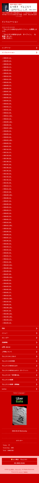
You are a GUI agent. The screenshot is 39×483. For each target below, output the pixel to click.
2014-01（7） (8, 292)
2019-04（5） (8, 100)
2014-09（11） (8, 268)
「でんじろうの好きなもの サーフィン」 (17, 34)
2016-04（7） (8, 210)
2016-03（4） (8, 213)
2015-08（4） (8, 234)
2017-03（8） (8, 176)
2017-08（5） (8, 161)
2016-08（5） (8, 198)
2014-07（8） (8, 274)
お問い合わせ (6, 347)
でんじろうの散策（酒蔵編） (11, 384)
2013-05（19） (8, 316)
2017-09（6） (8, 158)
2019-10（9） (8, 82)
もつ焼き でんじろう (15, 469)
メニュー (5, 333)
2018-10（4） (8, 119)
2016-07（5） (8, 201)
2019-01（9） (8, 109)
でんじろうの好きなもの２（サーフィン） (15, 370)
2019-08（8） (8, 88)
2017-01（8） (8, 182)
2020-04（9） (8, 64)
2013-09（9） (8, 304)
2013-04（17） (8, 319)
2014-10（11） (8, 265)
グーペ (21, 472)
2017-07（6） (8, 164)
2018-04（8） (8, 137)
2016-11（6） (8, 189)
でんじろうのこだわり (9, 356)
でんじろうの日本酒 (8, 361)
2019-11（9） (8, 79)
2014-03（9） (8, 286)
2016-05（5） (8, 207)
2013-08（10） (8, 307)
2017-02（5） (8, 179)
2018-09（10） (8, 122)
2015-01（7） (8, 256)
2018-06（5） (8, 131)
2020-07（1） (8, 58)
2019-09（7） (8, 85)
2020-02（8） (8, 70)
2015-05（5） (8, 243)
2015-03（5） (8, 249)
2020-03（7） (8, 67)
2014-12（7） (8, 259)
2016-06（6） (8, 204)
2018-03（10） (8, 140)
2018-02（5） (8, 143)
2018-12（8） (8, 112)
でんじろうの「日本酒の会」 (11, 375)
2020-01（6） (8, 73)
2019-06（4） (8, 94)
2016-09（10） (8, 195)
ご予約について (7, 351)
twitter (4, 389)
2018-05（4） (8, 134)
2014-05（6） (8, 280)
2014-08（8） (8, 271)
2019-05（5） (8, 97)
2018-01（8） (8, 146)
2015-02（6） (8, 252)
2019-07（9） (8, 91)
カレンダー (5, 337)
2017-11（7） (8, 152)
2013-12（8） (8, 295)
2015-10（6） (8, 228)
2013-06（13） (8, 313)
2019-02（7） (8, 106)
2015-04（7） (8, 246)
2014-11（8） (8, 262)
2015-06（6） (8, 240)
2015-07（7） (8, 237)
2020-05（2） (8, 61)
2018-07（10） (8, 128)
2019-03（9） (8, 103)
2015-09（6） (8, 231)
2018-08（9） (8, 125)
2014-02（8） (8, 289)
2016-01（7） (8, 219)
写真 (3, 328)
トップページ (6, 48)
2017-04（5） (8, 173)
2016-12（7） (8, 186)
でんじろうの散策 (7, 379)
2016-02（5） (8, 216)
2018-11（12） (8, 115)
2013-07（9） (8, 310)
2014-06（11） (8, 277)
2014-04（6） (8, 283)
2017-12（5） (8, 149)
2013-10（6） (8, 301)
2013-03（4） (8, 323)
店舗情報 (5, 342)
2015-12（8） (8, 222)
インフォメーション (8, 52)
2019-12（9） (8, 76)
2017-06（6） (8, 167)
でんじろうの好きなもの (10, 365)
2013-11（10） (8, 298)
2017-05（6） (8, 170)
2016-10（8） (8, 192)
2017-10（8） (8, 155)
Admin (26, 472)
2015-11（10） (8, 225)
